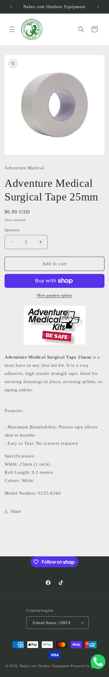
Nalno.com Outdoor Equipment (45, 666)
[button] (12, 29)
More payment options (54, 295)
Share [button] (16, 511)
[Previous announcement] (11, 6)
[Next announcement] (97, 6)
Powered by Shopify (87, 666)
